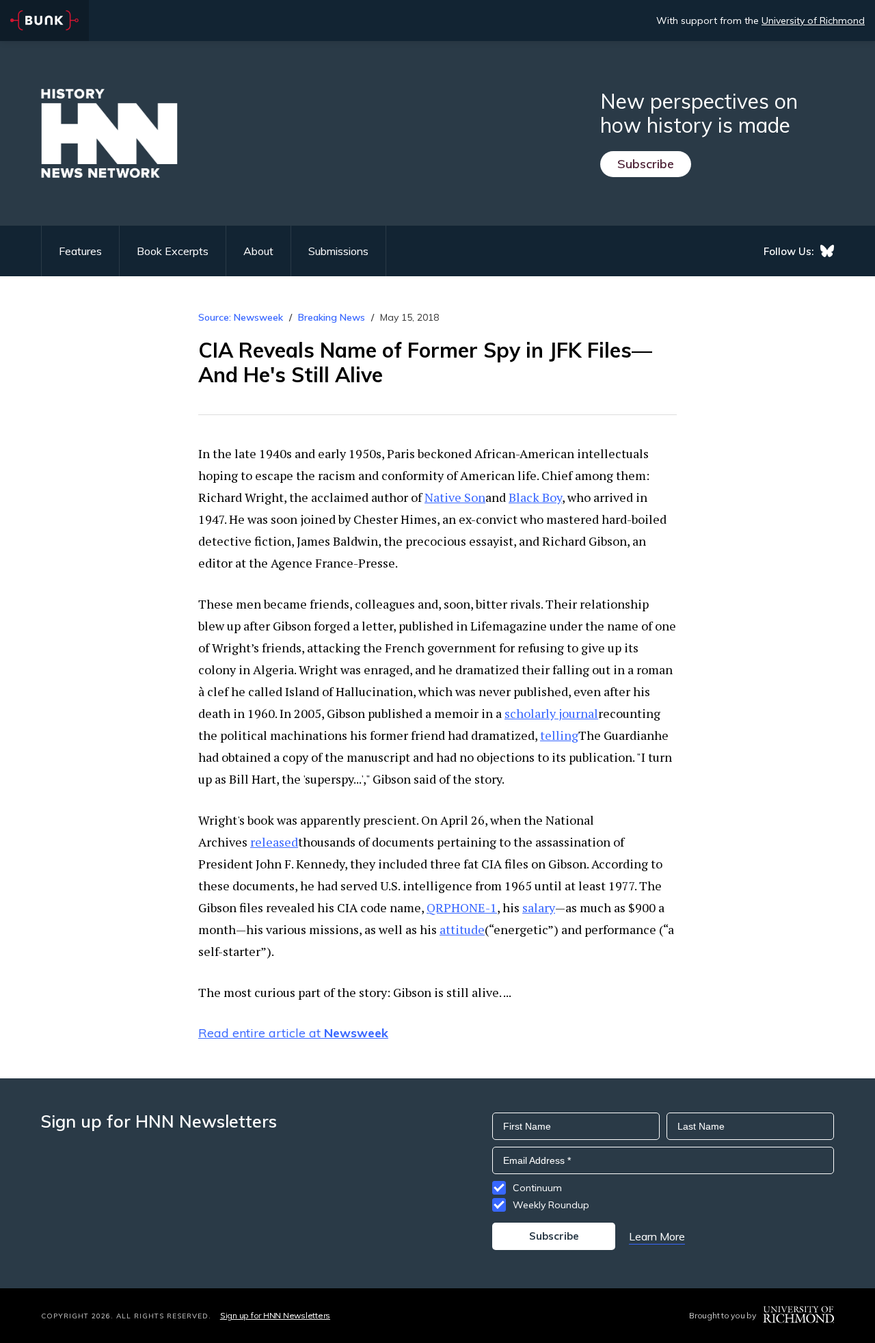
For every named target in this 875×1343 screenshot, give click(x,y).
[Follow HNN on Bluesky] (827, 251)
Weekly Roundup (551, 1205)
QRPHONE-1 (462, 907)
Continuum (537, 1188)
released (274, 842)
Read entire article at (293, 1033)
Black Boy (535, 497)
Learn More (657, 1236)
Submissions (338, 251)
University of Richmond (813, 20)
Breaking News (331, 317)
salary (538, 907)
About (258, 251)
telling (559, 735)
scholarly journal (551, 713)
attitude (462, 929)
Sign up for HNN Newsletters (275, 1315)
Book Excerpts (172, 251)
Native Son (455, 497)
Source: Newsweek (240, 317)
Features (80, 251)
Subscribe (645, 164)
